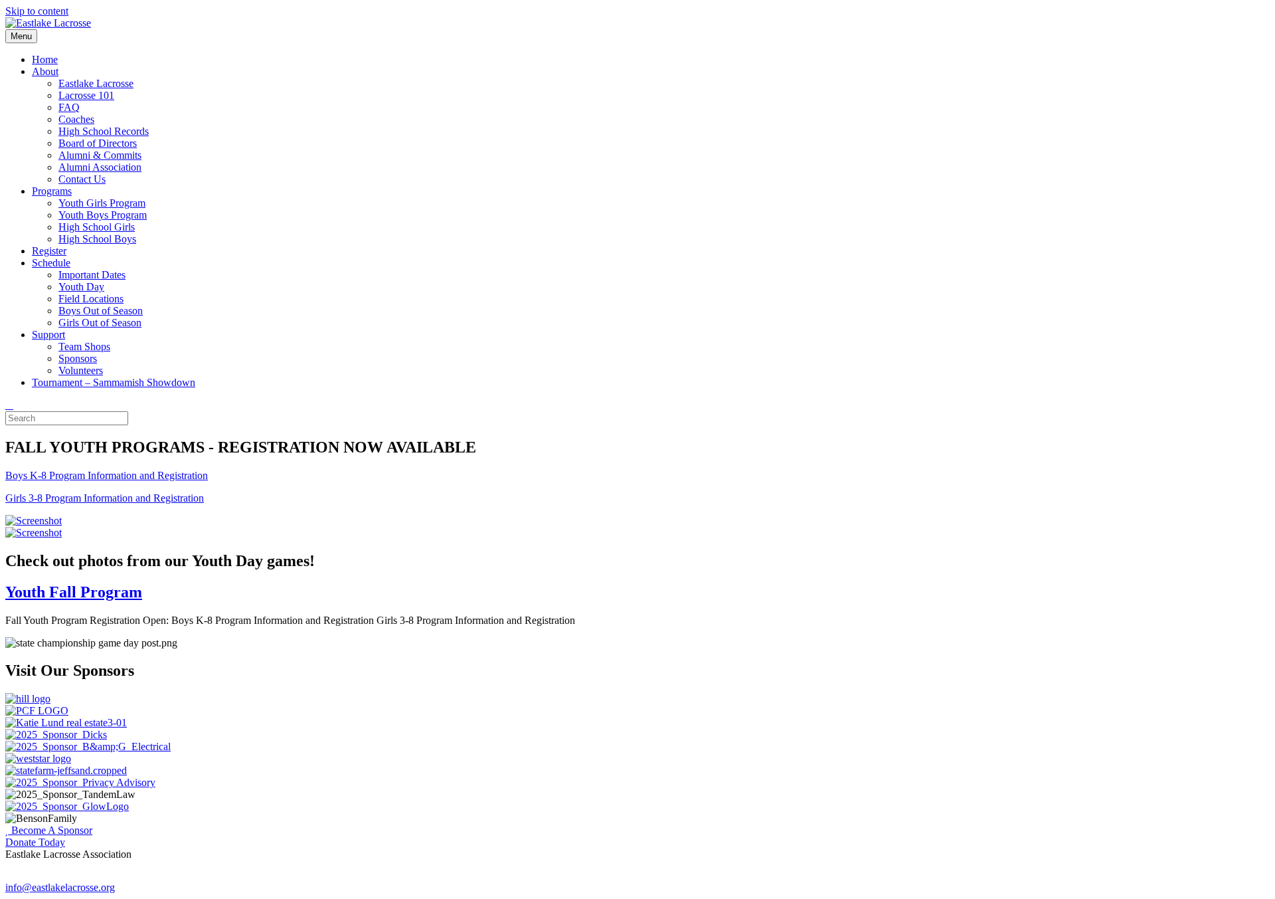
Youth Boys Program (102, 215)
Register (49, 250)
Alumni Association (99, 167)
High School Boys (97, 239)
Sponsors (77, 358)
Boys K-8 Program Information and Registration (106, 475)
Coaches (76, 119)
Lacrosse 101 (86, 95)
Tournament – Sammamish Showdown (113, 382)
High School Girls (96, 227)
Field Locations (91, 298)
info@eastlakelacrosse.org (60, 887)
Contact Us (82, 179)
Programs (52, 191)
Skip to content (36, 11)
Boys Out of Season (100, 310)
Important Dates (92, 274)
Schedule (51, 262)
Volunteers (80, 370)
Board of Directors (97, 143)
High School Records (103, 131)
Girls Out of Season (99, 322)
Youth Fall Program (73, 592)
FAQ (69, 107)
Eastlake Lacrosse (95, 83)
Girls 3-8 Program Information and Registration (104, 498)
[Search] (9, 405)
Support (48, 334)
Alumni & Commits (99, 155)
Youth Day (81, 286)
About (45, 71)
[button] (48, 830)
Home (45, 59)
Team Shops (84, 346)
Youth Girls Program (101, 203)
